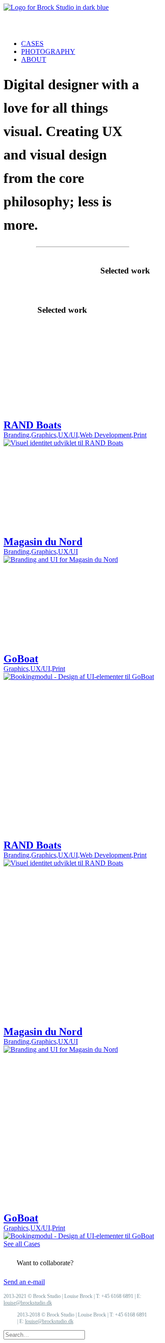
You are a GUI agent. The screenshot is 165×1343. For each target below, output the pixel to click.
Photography (48, 51)
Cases (32, 43)
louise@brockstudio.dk (28, 1303)
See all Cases (22, 1244)
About (33, 59)
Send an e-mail (24, 1282)
